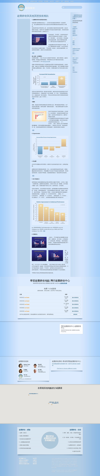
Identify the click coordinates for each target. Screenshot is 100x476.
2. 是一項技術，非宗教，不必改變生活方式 (72, 438)
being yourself (46, 61)
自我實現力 (75, 59)
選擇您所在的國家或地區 (24, 463)
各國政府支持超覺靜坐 (23, 460)
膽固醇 (74, 31)
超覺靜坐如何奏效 (76, 48)
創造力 (74, 53)
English (71, 1)
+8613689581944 (42, 372)
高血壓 (74, 30)
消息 (62, 1)
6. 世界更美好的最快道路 (25, 448)
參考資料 (41, 1)
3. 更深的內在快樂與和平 (25, 439)
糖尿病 (74, 33)
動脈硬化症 (75, 28)
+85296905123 (27, 376)
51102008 (26, 371)
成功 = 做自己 (76, 58)
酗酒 (73, 42)
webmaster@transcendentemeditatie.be (65, 471)
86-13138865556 (41, 366)
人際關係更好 (75, 62)
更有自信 (74, 61)
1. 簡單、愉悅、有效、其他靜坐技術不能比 (72, 433)
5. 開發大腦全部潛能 (24, 445)
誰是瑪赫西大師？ (23, 458)
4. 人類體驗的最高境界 (24, 442)
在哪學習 (57, 1)
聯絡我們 (67, 1)
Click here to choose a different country (66, 368)
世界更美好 (75, 72)
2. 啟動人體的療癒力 (24, 435)
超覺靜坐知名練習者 (23, 462)
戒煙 (73, 41)
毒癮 (73, 44)
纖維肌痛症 (75, 35)
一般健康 (74, 26)
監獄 (73, 68)
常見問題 (46, 1)
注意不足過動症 (76, 50)
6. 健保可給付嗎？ (76, 451)
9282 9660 (26, 366)
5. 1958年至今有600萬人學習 (74, 448)
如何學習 (52, 1)
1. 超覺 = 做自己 (23, 432)
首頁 (28, 1)
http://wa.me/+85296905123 (25, 379)
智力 (73, 52)
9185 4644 (40, 366)
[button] (29, 394)
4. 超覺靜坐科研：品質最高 (74, 445)
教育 (73, 67)
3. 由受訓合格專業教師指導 (74, 442)
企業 (73, 70)
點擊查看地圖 (63, 283)
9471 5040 (40, 371)
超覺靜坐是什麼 (33, 1)
